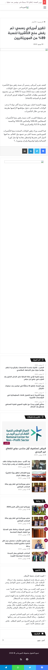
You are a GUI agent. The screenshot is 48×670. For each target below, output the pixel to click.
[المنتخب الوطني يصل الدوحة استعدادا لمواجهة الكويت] (39, 556)
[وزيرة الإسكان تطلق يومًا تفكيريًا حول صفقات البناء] (39, 476)
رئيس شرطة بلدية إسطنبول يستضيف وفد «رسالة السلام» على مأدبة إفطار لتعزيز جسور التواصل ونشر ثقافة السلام (24, 582)
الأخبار (34, 22)
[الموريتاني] (24, 7)
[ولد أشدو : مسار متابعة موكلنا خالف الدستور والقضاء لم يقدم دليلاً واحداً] (39, 465)
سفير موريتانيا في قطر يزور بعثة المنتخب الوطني (17, 485)
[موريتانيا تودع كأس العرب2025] (39, 510)
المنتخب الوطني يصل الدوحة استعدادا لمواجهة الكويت (18, 555)
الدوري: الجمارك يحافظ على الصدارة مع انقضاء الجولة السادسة (16, 531)
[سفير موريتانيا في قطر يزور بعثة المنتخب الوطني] (39, 487)
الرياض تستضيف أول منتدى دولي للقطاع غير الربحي (26, 450)
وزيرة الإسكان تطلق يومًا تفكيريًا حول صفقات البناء (18, 474)
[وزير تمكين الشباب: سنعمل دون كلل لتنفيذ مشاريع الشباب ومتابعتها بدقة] (39, 544)
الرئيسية (40, 22)
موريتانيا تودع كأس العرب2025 (18, 506)
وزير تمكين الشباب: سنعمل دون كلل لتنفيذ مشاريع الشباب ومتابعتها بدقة (16, 543)
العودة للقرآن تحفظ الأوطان (34, 576)
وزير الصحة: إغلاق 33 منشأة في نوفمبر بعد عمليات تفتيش (20, 2)
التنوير (38, 570)
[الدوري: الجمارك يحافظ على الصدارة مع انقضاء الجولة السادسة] (39, 533)
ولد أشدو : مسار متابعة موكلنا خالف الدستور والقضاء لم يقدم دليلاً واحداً (16, 463)
